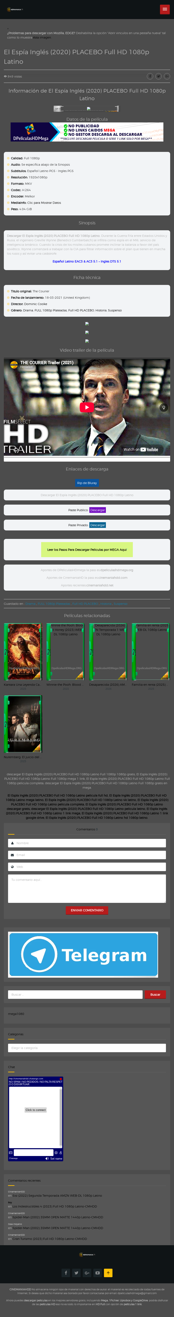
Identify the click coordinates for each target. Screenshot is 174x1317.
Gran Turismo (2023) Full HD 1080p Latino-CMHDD (50, 1239)
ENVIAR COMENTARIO (87, 910)
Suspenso (115, 310)
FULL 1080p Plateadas (51, 310)
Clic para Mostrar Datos (44, 202)
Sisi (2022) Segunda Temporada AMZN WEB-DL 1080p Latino (57, 1195)
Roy (10, 1202)
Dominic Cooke (35, 304)
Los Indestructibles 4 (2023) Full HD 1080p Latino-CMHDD (55, 1206)
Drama (28, 310)
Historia (101, 310)
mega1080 (16, 1014)
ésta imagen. (42, 37)
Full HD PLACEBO (81, 310)
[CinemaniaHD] (14, 5)
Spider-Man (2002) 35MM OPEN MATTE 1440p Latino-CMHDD (58, 1217)
